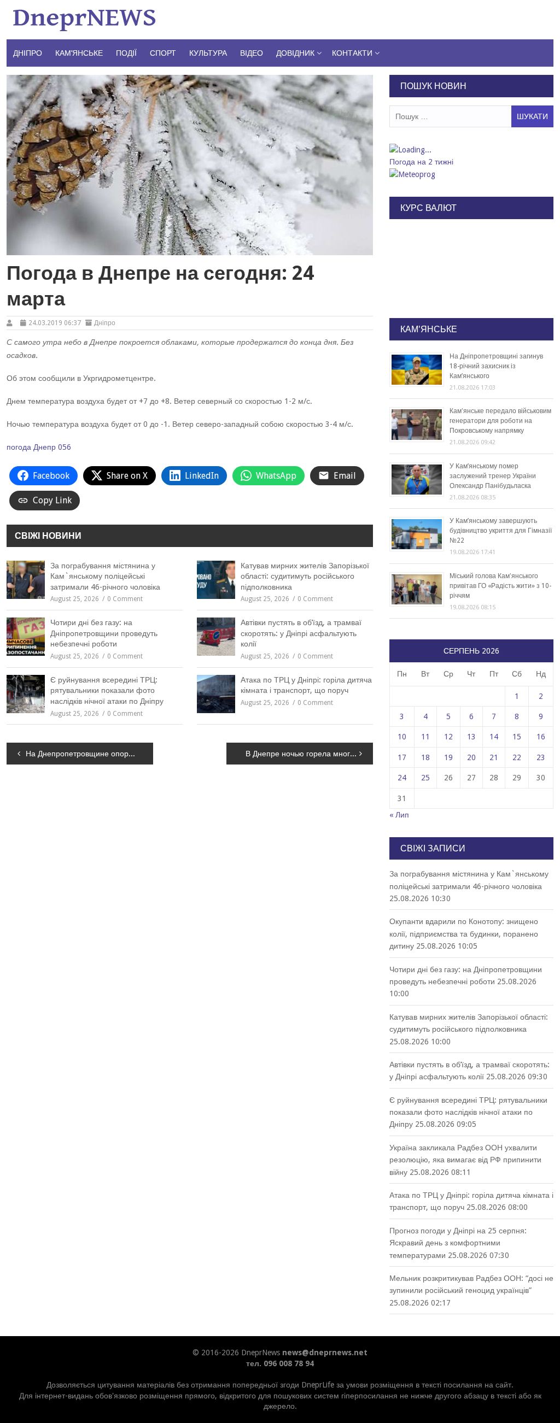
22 (516, 757)
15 (516, 736)
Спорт (163, 53)
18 (425, 757)
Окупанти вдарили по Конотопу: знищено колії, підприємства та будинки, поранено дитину (463, 933)
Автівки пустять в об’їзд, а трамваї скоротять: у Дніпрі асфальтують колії (301, 633)
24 (402, 777)
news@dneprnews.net (325, 1352)
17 (402, 757)
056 (64, 447)
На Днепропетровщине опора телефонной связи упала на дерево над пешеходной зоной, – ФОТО (89, 753)
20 (471, 757)
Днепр (44, 447)
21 (493, 757)
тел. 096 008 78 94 (280, 1363)
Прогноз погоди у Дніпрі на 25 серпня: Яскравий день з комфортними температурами (458, 1243)
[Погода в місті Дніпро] (470, 150)
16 (540, 736)
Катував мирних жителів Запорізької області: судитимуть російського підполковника (305, 576)
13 (471, 736)
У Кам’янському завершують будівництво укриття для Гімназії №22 (501, 530)
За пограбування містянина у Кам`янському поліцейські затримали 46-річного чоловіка (105, 576)
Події (126, 53)
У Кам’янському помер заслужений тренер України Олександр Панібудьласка (493, 476)
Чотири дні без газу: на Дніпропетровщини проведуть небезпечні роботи (104, 633)
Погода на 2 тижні (421, 161)
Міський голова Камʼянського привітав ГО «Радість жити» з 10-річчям (500, 585)
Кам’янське (79, 53)
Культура (208, 53)
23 (540, 757)
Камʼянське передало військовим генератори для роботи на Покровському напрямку (500, 420)
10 (402, 736)
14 (493, 736)
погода (19, 447)
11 (425, 736)
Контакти (352, 53)
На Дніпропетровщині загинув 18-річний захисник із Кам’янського (496, 366)
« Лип (399, 814)
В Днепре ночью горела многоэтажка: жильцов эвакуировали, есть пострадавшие (309, 753)
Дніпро (27, 53)
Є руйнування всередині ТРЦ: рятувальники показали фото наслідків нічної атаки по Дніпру (107, 690)
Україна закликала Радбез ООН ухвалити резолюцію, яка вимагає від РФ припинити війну (465, 1160)
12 (448, 736)
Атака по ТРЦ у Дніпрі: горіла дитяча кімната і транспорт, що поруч (306, 685)
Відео (251, 53)
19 (448, 757)
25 (425, 777)
